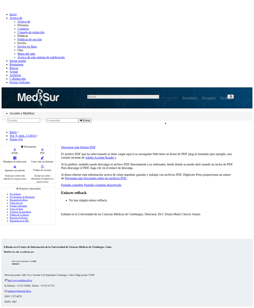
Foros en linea (16, 209)
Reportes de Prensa (19, 217)
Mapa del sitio (26, 53)
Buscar (14, 68)
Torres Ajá (16, 139)
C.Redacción (18, 78)
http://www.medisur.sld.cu (20, 280)
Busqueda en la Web (19, 220)
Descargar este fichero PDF (78, 147)
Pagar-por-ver (16, 203)
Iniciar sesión (18, 61)
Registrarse (16, 64)
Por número (189, 97)
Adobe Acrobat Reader (100, 157)
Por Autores (15, 194)
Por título (226, 97)
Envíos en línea (27, 46)
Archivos (15, 75)
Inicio (13, 14)
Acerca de (16, 18)
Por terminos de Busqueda (22, 197)
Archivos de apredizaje (20, 211)
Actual (14, 71)
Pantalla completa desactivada (102, 185)
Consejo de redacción (30, 32)
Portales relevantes (18, 206)
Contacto (23, 28)
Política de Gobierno (19, 214)
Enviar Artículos (20, 82)
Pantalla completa (72, 185)
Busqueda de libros (19, 200)
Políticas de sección (29, 39)
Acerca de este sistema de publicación (41, 57)
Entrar (86, 120)
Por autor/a (209, 97)
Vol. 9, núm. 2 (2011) (23, 135)
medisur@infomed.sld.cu (19, 291)
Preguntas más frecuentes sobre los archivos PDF (96, 178)
